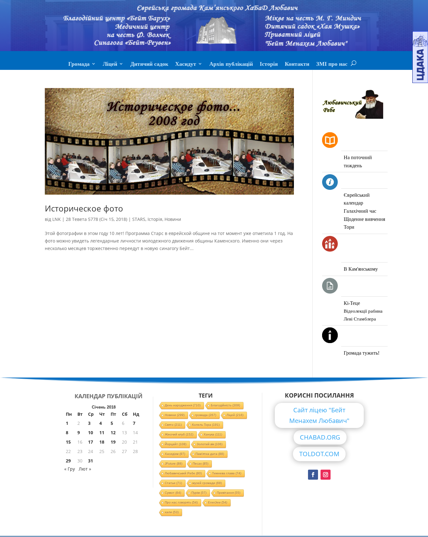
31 (90, 461)
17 (90, 442)
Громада (79, 64)
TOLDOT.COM (319, 454)
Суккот (173, 492)
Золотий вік (209, 444)
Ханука (213, 434)
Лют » (85, 469)
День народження (183, 405)
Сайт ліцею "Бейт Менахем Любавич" (319, 415)
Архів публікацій (231, 64)
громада (205, 415)
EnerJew (217, 502)
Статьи (173, 483)
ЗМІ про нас (331, 64)
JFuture (173, 463)
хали (172, 512)
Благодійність (225, 405)
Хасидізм (175, 454)
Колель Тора (206, 424)
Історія (269, 64)
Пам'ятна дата (210, 454)
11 (101, 432)
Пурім (198, 492)
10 (90, 432)
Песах (200, 463)
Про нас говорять (181, 502)
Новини (172, 219)
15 (68, 442)
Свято (173, 424)
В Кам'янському (361, 269)
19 (113, 442)
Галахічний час (360, 211)
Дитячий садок (149, 64)
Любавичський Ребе (183, 473)
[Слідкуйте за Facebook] (313, 475)
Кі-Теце (352, 303)
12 (113, 432)
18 (101, 442)
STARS (138, 219)
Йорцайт (175, 444)
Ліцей (110, 64)
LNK (56, 219)
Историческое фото (84, 208)
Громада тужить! (361, 353)
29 (68, 461)
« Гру (69, 469)
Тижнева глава (226, 473)
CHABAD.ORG (320, 437)
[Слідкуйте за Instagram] (326, 475)
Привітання (228, 492)
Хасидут (185, 64)
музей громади (207, 483)
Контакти (297, 64)
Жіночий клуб (179, 434)
